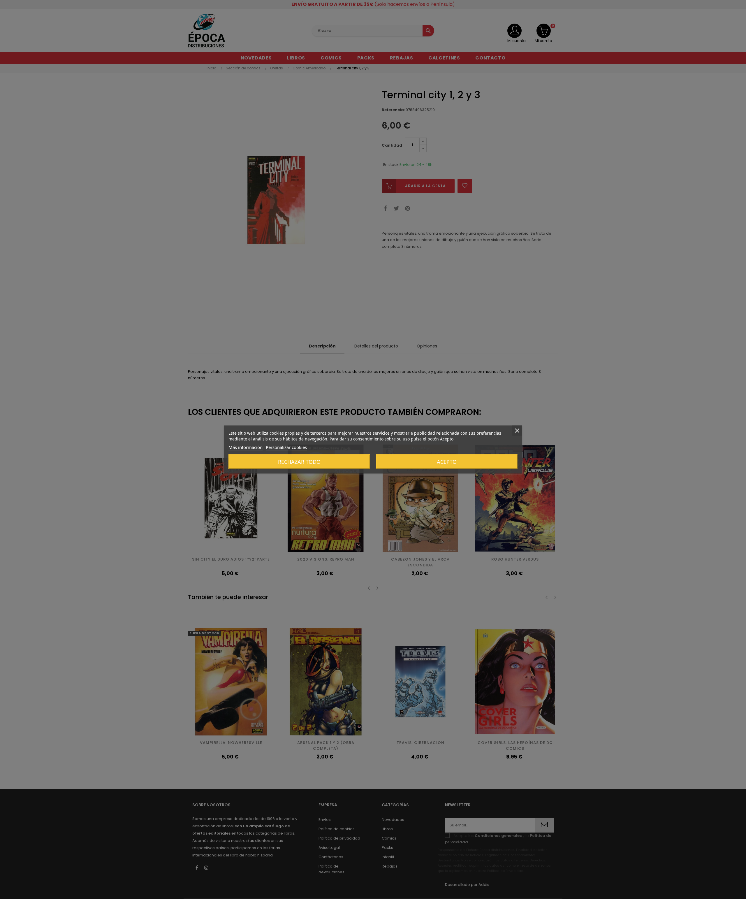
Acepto (447, 461)
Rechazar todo (299, 461)
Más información (245, 447)
